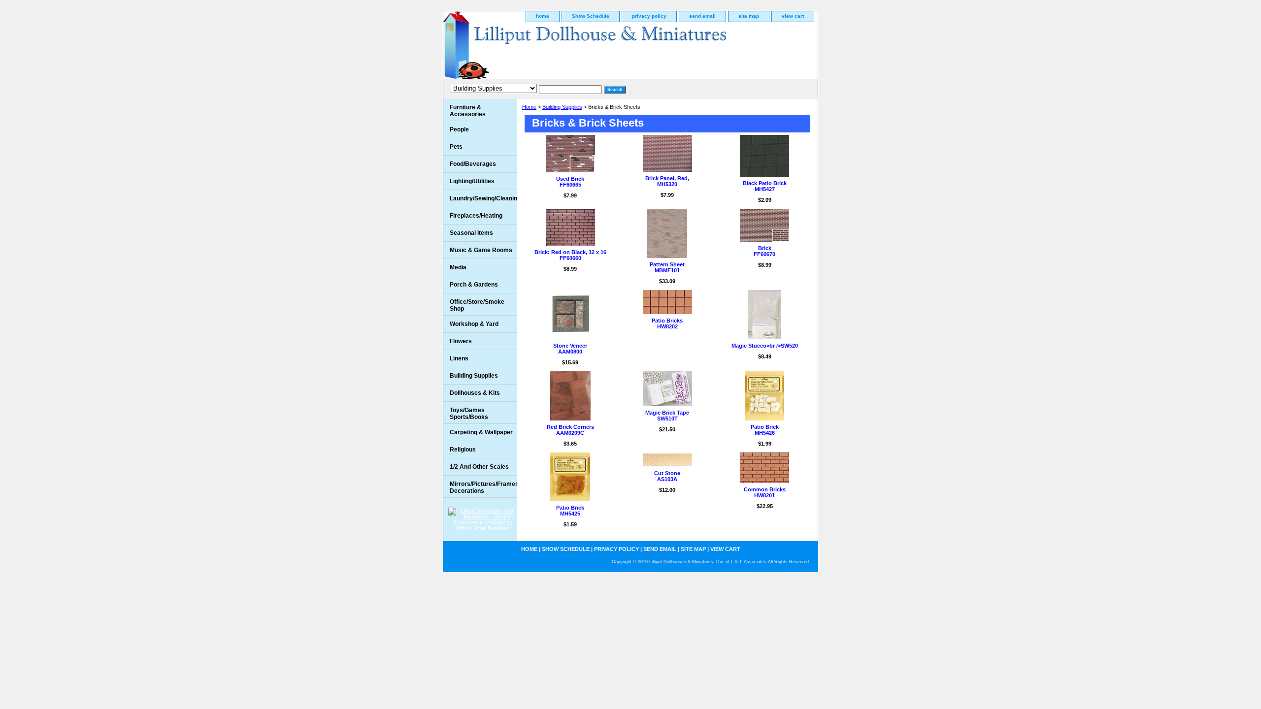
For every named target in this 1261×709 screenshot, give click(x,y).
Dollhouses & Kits (475, 392)
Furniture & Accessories (468, 111)
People (459, 129)
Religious (463, 449)
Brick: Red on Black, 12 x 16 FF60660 (570, 255)
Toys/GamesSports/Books (469, 413)
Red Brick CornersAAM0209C (570, 430)
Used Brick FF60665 (570, 182)
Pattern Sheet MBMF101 (667, 267)
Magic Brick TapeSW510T (667, 415)
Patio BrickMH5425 (570, 510)
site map (748, 16)
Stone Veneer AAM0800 (570, 348)
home (542, 16)
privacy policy (649, 16)
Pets (456, 146)
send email (702, 16)
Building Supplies (562, 107)
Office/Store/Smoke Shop (477, 305)
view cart (793, 16)
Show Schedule (590, 16)
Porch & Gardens (474, 284)
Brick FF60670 (764, 251)
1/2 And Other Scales (479, 466)
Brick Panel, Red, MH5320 (667, 181)
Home (529, 107)
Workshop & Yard (474, 324)
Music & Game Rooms (481, 250)
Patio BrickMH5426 (765, 430)
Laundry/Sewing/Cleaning (483, 198)
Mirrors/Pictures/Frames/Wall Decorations (483, 487)
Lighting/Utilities (472, 181)
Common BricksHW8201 (765, 492)
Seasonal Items (471, 232)
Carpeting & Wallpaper (481, 432)
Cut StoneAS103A (667, 476)
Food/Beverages (473, 164)
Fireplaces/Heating (476, 215)
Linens (459, 358)
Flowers (461, 341)
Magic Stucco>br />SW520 (764, 346)
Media (458, 267)
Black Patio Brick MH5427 (765, 186)
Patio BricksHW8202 (667, 323)
